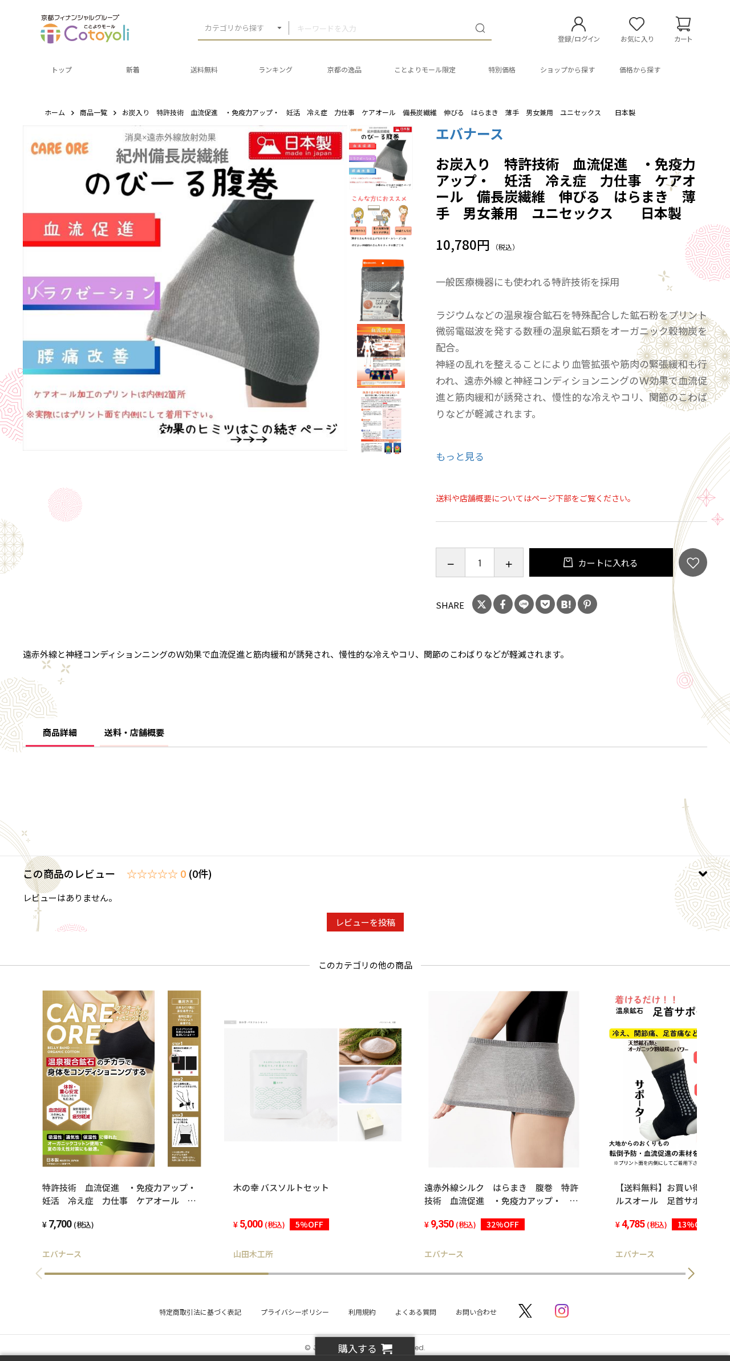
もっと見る (460, 456)
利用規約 (362, 1312)
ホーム (54, 112)
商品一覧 (93, 112)
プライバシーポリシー (295, 1312)
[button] (691, 1273)
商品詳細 (60, 732)
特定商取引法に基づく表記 (200, 1312)
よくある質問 (415, 1312)
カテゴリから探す (234, 27)
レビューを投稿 (365, 922)
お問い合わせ (476, 1312)
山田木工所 (253, 1253)
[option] (185, 288)
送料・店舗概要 (134, 732)
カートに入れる (607, 563)
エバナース (470, 133)
